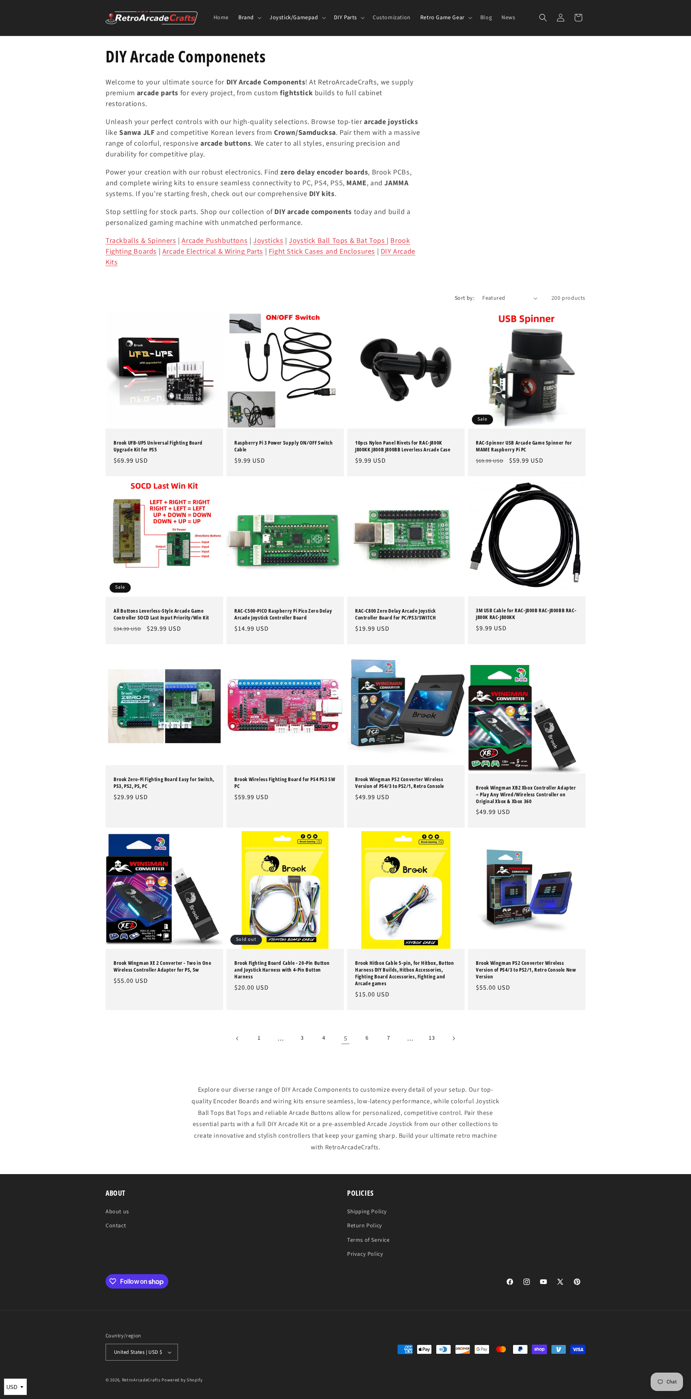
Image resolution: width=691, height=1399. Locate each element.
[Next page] (453, 1038)
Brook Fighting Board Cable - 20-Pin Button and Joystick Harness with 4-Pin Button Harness (282, 970)
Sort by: (464, 298)
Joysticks (268, 241)
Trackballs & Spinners (141, 241)
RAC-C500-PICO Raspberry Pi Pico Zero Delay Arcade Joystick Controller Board (283, 614)
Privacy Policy (365, 1254)
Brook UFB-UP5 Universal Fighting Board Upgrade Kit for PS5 (158, 446)
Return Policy (364, 1226)
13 (432, 1038)
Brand (246, 17)
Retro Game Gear (442, 17)
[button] (249, 17)
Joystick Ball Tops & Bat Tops (338, 241)
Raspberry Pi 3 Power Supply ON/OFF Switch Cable (283, 446)
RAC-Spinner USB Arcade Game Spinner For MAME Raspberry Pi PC (524, 446)
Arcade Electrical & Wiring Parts (212, 252)
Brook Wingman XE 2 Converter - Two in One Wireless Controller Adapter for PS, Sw (163, 966)
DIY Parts (345, 17)
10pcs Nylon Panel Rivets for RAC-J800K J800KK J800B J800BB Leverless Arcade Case (403, 446)
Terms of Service (368, 1240)
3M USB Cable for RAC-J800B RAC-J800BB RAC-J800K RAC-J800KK (526, 614)
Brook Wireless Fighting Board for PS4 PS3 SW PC (284, 783)
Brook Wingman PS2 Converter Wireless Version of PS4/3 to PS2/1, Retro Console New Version (526, 970)
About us (117, 1212)
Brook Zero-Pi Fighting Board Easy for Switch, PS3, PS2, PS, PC (164, 783)
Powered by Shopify (182, 1380)
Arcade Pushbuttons (215, 241)
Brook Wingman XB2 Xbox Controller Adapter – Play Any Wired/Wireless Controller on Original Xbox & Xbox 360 (526, 794)
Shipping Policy (367, 1212)
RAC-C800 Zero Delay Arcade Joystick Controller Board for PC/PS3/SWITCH (395, 614)
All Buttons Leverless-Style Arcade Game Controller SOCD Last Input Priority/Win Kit (161, 614)
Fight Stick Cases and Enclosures (322, 252)
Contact (116, 1226)
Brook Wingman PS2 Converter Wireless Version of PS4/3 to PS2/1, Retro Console (399, 783)
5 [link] (345, 1038)
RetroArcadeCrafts (141, 1380)
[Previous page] (237, 1038)
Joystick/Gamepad (294, 17)
